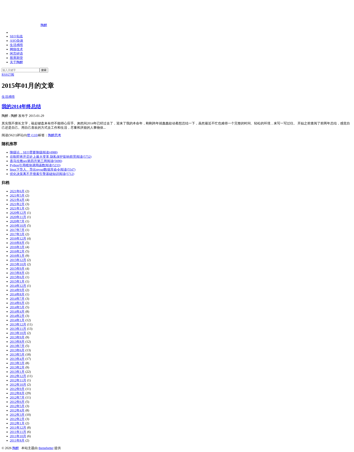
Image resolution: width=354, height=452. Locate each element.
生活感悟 (16, 45)
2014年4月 (17, 311)
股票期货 (16, 58)
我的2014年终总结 (21, 106)
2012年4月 (17, 410)
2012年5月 (17, 406)
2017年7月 (17, 230)
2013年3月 (17, 363)
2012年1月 (17, 423)
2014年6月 (17, 303)
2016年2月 (17, 251)
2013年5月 (17, 354)
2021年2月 (17, 204)
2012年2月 (17, 419)
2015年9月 (17, 268)
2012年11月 (18, 380)
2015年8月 (17, 273)
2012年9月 (17, 389)
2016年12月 (18, 238)
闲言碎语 (16, 53)
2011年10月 (18, 436)
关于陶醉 (16, 62)
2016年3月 (17, 247)
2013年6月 (17, 350)
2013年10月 (18, 333)
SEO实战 (16, 36)
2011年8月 (17, 440)
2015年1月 (17, 281)
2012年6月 (17, 402)
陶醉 (44, 25)
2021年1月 (17, 208)
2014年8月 (17, 294)
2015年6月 (17, 277)
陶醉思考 (54, 135)
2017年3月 (17, 234)
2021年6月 (17, 191)
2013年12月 (18, 324)
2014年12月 (18, 285)
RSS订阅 (8, 74)
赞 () (32, 135)
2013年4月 (17, 359)
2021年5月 (17, 195)
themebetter (46, 448)
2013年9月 (17, 337)
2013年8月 (17, 341)
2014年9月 (17, 290)
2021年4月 (17, 200)
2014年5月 (17, 307)
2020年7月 (17, 221)
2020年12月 (18, 212)
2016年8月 (17, 243)
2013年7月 (17, 346)
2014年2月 (17, 316)
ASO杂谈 (16, 40)
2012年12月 (18, 376)
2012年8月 (17, 393)
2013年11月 (18, 328)
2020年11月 (18, 217)
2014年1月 (17, 320)
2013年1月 (17, 371)
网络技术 (16, 49)
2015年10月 (18, 264)
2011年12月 (18, 427)
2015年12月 (18, 260)
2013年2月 (17, 367)
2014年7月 (17, 298)
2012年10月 (18, 384)
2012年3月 (17, 414)
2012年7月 (17, 397)
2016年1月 (17, 255)
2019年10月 (18, 225)
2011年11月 (18, 432)
